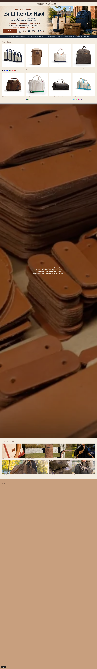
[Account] (92, 4)
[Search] (89, 4)
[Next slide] (94, 1)
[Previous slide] (2, 1)
